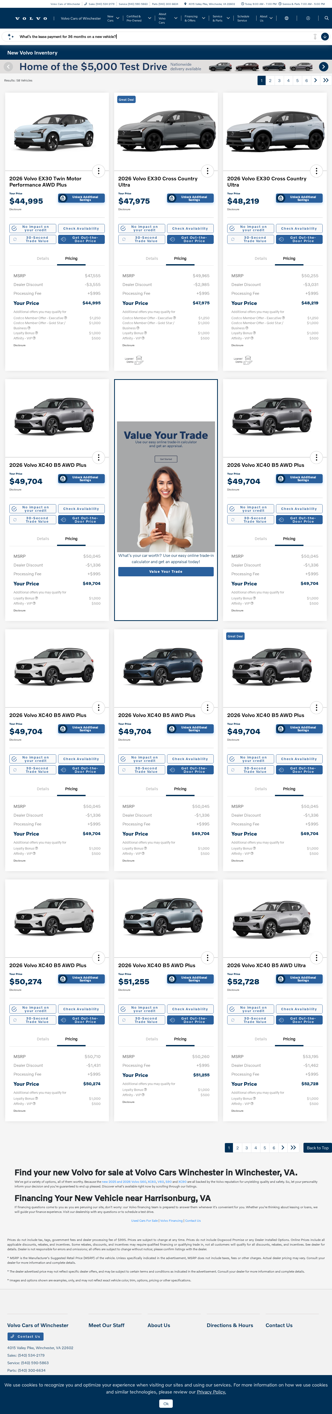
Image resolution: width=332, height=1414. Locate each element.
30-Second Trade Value (37, 239)
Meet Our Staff (106, 1325)
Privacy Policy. (211, 1392)
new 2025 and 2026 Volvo (120, 1182)
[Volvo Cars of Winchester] (54, 17)
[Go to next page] (315, 80)
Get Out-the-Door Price (85, 239)
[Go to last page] (326, 80)
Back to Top (318, 1147)
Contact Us (193, 1220)
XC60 (152, 1182)
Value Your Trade (166, 571)
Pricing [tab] (71, 258)
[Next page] (324, 67)
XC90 (182, 1182)
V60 (161, 1182)
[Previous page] (8, 67)
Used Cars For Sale (144, 1220)
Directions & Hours (230, 1325)
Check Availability (81, 228)
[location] (185, 3)
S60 (143, 1182)
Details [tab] (43, 258)
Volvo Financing (171, 1220)
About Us (159, 1325)
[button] (98, 171)
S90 (168, 1182)
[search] (327, 18)
